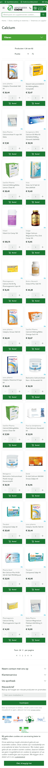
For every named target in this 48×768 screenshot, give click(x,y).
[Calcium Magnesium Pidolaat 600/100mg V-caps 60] (35, 605)
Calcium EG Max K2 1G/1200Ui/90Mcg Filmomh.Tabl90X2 (33, 137)
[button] (24, 37)
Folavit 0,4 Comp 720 (10, 233)
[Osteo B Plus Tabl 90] (35, 268)
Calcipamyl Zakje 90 (33, 572)
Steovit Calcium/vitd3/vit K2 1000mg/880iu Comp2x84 (35, 86)
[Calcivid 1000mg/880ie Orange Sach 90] (35, 316)
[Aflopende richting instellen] (32, 54)
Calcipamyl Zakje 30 (10, 527)
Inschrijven (24, 702)
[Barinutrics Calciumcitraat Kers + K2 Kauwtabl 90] (35, 365)
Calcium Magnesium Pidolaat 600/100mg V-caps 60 (34, 623)
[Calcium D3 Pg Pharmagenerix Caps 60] (12, 605)
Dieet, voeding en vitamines (19, 21)
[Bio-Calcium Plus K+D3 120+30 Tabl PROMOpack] (12, 557)
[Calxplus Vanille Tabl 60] (35, 511)
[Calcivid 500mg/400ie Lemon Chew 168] (12, 413)
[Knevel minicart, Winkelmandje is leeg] (35, 8)
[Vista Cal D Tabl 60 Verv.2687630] (35, 170)
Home (4, 21)
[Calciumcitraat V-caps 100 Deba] (12, 119)
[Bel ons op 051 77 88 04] (30, 8)
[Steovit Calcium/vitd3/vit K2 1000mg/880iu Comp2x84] (35, 71)
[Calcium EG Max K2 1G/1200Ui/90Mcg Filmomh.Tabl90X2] (35, 119)
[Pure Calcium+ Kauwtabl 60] (35, 413)
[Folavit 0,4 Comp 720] (12, 218)
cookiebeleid (20, 757)
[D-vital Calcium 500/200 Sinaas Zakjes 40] (35, 461)
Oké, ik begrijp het (24, 763)
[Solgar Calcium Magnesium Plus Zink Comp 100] (35, 218)
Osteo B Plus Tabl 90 (33, 284)
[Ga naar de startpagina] (17, 8)
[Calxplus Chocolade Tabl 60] (12, 71)
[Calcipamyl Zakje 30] (12, 511)
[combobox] (21, 14)
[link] (17, 655)
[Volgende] (30, 655)
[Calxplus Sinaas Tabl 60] (12, 316)
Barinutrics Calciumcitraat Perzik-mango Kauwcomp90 (12, 478)
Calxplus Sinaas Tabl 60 (11, 332)
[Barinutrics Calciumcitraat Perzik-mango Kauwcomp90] (12, 461)
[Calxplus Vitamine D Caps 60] (12, 365)
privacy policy (35, 710)
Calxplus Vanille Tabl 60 (34, 527)
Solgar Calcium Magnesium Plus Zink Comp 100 (34, 235)
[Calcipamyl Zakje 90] (35, 557)
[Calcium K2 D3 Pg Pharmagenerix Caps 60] (12, 268)
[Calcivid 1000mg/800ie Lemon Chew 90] (12, 170)
